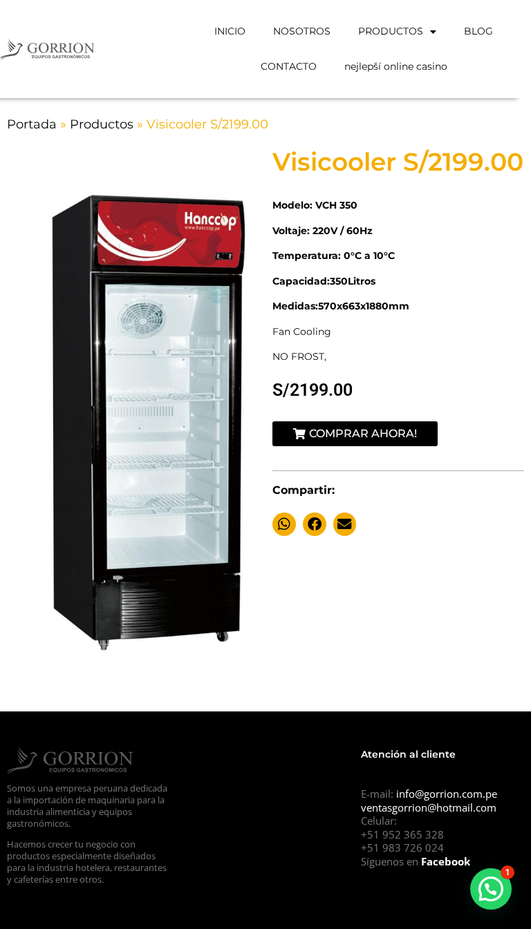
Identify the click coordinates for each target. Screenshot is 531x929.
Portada (32, 124)
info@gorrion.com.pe (446, 794)
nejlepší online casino (395, 66)
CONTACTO (289, 66)
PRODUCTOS (390, 31)
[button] (284, 524)
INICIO (229, 31)
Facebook (445, 861)
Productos (101, 124)
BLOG (478, 31)
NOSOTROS (301, 31)
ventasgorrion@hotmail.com (428, 807)
